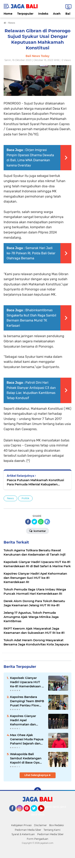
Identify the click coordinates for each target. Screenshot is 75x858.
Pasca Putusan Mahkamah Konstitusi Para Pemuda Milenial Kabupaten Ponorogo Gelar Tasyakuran (35, 482)
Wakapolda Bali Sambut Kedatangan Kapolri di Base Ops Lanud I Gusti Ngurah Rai (26, 758)
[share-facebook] (28, 521)
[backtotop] (37, 790)
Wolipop (44, 814)
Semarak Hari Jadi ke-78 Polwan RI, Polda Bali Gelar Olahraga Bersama (31, 253)
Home (8, 13)
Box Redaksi (56, 825)
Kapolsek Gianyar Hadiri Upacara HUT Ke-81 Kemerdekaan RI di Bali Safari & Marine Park (27, 682)
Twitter (36, 813)
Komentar (39, 530)
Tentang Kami (52, 829)
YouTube (44, 813)
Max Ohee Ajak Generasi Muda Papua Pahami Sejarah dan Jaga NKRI (26, 739)
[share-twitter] (34, 521)
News (10, 498)
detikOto (51, 807)
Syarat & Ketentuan (23, 834)
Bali (68, 13)
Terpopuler (25, 13)
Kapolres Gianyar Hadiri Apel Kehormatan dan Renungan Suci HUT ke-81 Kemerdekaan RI (27, 720)
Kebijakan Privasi (21, 825)
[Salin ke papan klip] (47, 521)
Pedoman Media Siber (28, 829)
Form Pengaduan (37, 838)
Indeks (43, 13)
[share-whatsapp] (41, 521)
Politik (25, 498)
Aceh (57, 13)
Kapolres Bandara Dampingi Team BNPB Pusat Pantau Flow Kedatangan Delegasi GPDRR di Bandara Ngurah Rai (27, 701)
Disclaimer (40, 825)
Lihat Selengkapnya (36, 775)
